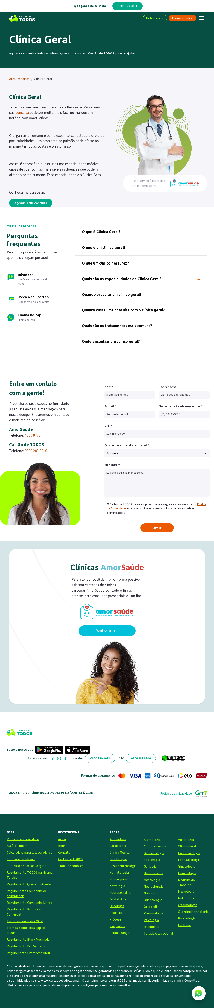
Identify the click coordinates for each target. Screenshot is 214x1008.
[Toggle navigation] (201, 18)
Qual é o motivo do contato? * (127, 445)
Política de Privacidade (23, 839)
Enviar (157, 527)
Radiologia (151, 927)
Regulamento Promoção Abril (28, 953)
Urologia (184, 925)
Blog (61, 846)
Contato (64, 852)
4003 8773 (33, 435)
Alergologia (152, 839)
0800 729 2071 (127, 6)
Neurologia (186, 891)
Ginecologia (186, 866)
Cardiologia (118, 846)
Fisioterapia (118, 859)
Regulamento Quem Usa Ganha (29, 884)
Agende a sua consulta (30, 203)
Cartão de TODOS (70, 859)
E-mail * (110, 406)
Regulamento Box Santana (26, 946)
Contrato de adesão (21, 859)
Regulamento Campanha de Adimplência (27, 893)
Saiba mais (107, 630)
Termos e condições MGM (25, 921)
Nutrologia (186, 898)
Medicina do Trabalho (186, 882)
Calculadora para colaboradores (29, 852)
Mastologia (152, 880)
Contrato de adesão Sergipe (26, 866)
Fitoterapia (152, 860)
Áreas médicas (19, 79)
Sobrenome (168, 387)
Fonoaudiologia (189, 860)
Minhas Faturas (154, 18)
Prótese (115, 919)
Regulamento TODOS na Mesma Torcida (30, 875)
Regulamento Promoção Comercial (24, 912)
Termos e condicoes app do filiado (26, 930)
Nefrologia (117, 886)
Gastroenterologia (123, 866)
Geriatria (150, 866)
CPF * (108, 426)
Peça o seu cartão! (182, 18)
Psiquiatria (117, 926)
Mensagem (112, 464)
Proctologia (186, 918)
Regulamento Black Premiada (28, 939)
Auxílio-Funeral (17, 846)
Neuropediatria (120, 892)
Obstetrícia (118, 899)
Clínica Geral (187, 846)
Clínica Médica (120, 852)
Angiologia (186, 839)
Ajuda (62, 839)
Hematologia (119, 872)
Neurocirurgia (153, 886)
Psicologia (151, 920)
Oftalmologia (187, 905)
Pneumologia (153, 913)
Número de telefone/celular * (181, 406)
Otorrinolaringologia (192, 911)
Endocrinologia (189, 853)
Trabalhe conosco (71, 866)
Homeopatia (119, 879)
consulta (22, 112)
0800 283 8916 (36, 450)
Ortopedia (151, 906)
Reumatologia (120, 933)
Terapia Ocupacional (158, 933)
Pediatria (116, 912)
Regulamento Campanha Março (29, 902)
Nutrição (150, 893)
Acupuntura (118, 839)
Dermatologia (154, 853)
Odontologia (153, 900)
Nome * (110, 387)
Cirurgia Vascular (156, 846)
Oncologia (117, 906)
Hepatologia (187, 873)
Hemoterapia (153, 873)
